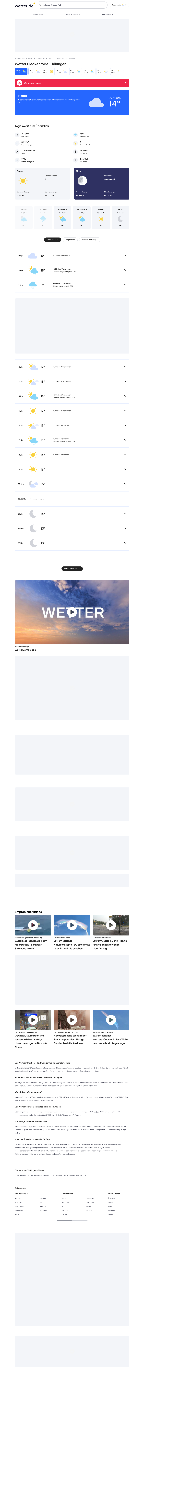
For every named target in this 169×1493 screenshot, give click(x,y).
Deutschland (40, 58)
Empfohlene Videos (28, 912)
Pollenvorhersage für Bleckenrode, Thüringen (70, 1175)
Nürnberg (89, 1210)
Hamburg (65, 1210)
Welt (23, 58)
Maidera (43, 1198)
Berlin (64, 1198)
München (65, 1202)
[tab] (52, 240)
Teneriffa (43, 1206)
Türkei (110, 1206)
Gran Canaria (19, 1206)
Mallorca (18, 1198)
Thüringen (51, 58)
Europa (30, 58)
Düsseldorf (90, 1198)
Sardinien (43, 1210)
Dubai (110, 1202)
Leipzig (64, 1214)
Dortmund (90, 1202)
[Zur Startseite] (25, 4)
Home (17, 58)
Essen (88, 1206)
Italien (110, 1214)
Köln (63, 1206)
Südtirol (43, 1202)
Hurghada (18, 1202)
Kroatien (111, 1210)
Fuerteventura (20, 1210)
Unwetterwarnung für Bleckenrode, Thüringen (31, 1175)
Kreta (17, 1214)
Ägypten (111, 1198)
